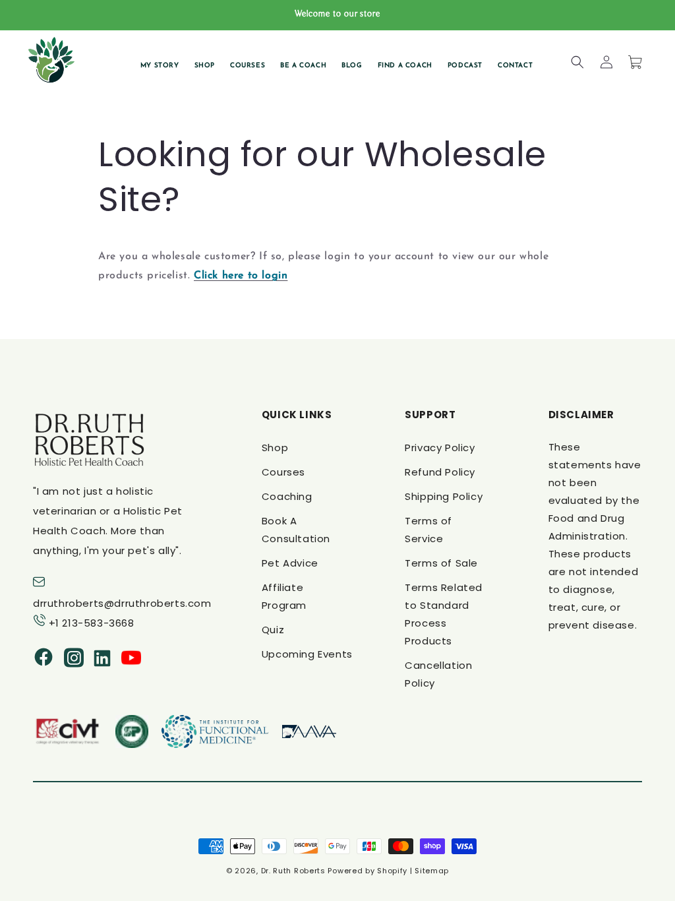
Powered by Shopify (367, 870)
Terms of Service (428, 529)
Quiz (273, 630)
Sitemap (432, 870)
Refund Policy (440, 472)
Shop (275, 447)
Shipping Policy (444, 496)
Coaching (287, 496)
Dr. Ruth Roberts (293, 870)
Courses (283, 472)
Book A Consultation (296, 529)
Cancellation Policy (438, 674)
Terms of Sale (441, 563)
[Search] (577, 62)
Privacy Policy (440, 447)
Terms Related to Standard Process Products (444, 614)
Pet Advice (290, 563)
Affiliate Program (284, 596)
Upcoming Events (307, 654)
